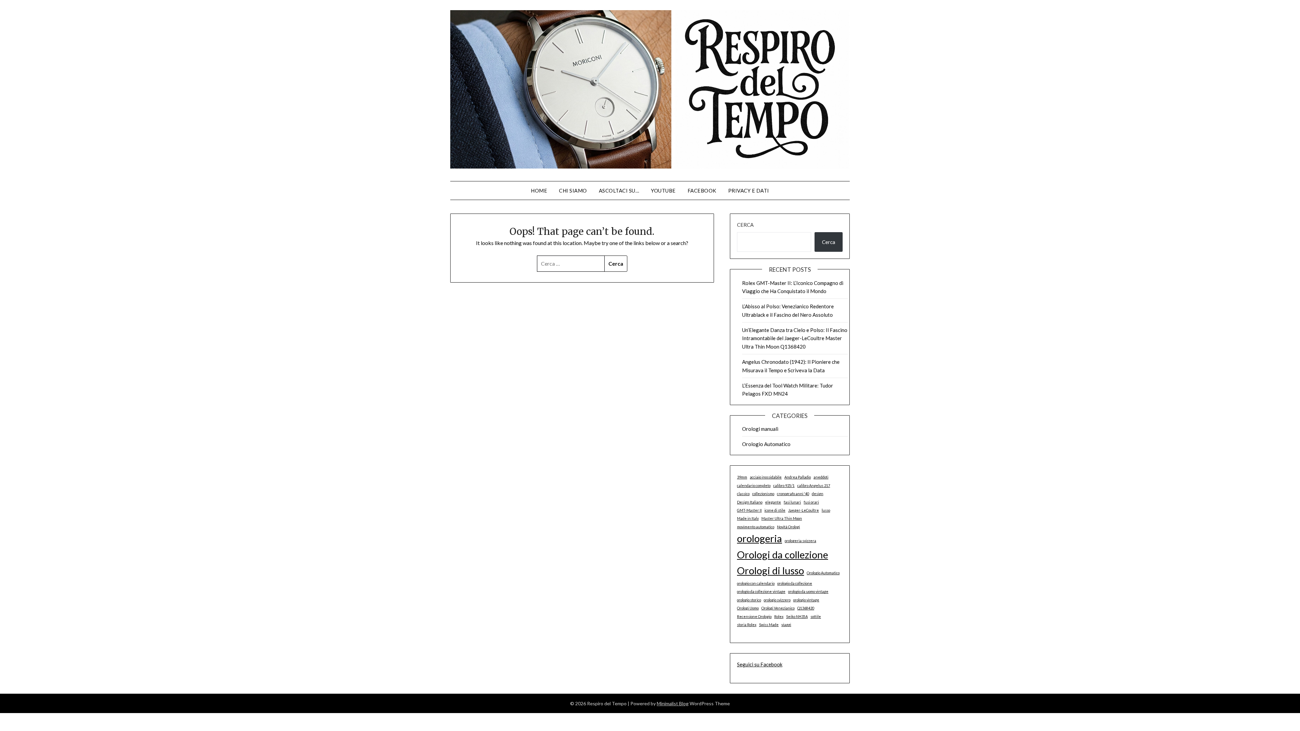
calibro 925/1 (784, 485)
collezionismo (763, 493)
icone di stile (774, 510)
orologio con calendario (756, 583)
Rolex (778, 616)
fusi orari (811, 502)
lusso (826, 510)
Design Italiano (749, 502)
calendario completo (754, 485)
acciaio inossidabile (766, 477)
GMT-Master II (749, 510)
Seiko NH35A (797, 616)
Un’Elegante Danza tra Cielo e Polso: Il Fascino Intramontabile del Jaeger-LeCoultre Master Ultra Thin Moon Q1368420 (794, 338)
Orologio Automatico (766, 444)
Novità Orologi (788, 527)
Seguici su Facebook (759, 664)
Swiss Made (769, 624)
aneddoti (821, 477)
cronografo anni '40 (793, 493)
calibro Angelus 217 (813, 485)
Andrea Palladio (797, 477)
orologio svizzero (777, 600)
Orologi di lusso (770, 570)
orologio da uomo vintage (808, 591)
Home (539, 190)
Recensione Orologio (754, 616)
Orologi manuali (760, 429)
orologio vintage (806, 600)
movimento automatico (755, 527)
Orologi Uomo (748, 608)
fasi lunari (792, 502)
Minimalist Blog (673, 703)
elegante (773, 502)
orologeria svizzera (800, 540)
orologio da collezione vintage (761, 591)
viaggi (786, 624)
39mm (742, 477)
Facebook (702, 190)
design (817, 493)
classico (743, 493)
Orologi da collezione (782, 554)
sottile (815, 616)
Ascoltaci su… (619, 190)
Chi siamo (573, 190)
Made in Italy (748, 518)
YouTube (663, 190)
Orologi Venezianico (778, 608)
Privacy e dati (748, 190)
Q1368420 (805, 608)
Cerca (745, 225)
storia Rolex (746, 624)
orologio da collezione (794, 583)
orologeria (759, 538)
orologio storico (749, 600)
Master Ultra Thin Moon (781, 518)
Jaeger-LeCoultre (803, 510)
